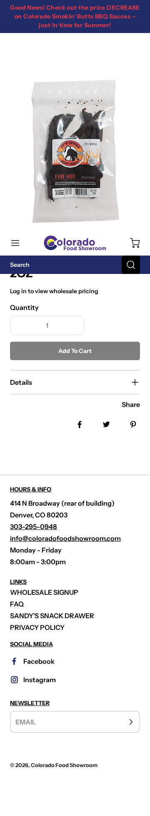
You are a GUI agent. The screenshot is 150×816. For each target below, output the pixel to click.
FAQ (17, 604)
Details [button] (21, 382)
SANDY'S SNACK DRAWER (52, 615)
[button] (19, 243)
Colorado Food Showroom (64, 765)
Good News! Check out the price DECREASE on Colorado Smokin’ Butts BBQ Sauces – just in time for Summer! (75, 16)
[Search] (131, 265)
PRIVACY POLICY (37, 627)
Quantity (24, 307)
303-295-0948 (33, 526)
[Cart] (131, 243)
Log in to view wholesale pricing (54, 291)
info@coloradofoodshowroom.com (65, 538)
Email (25, 722)
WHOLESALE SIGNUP (44, 592)
